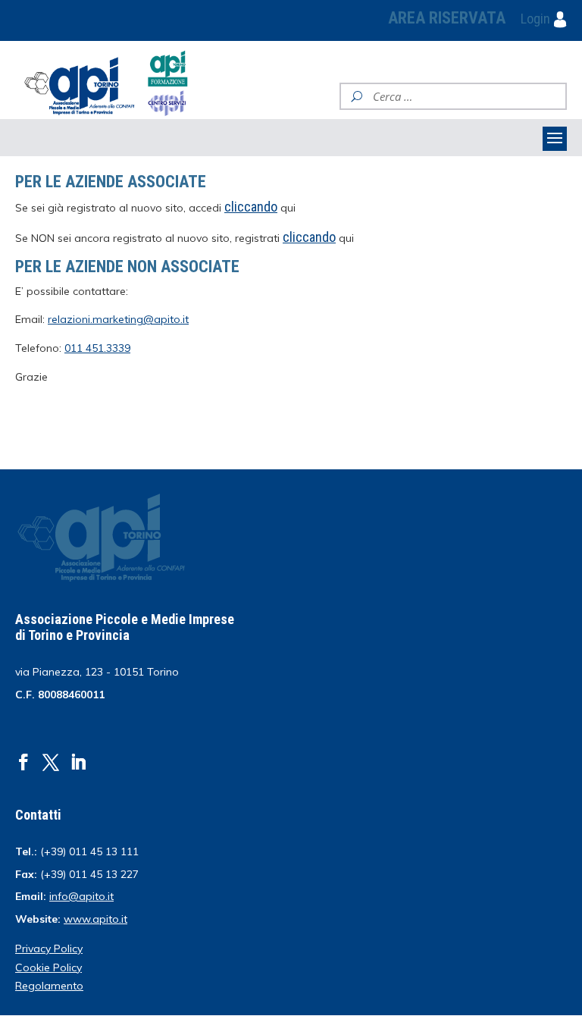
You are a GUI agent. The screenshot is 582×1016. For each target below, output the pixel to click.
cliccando (309, 237)
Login (537, 19)
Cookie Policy (48, 967)
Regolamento (49, 985)
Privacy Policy (49, 948)
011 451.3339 (97, 348)
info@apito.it (81, 896)
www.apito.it (95, 919)
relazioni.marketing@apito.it (118, 319)
